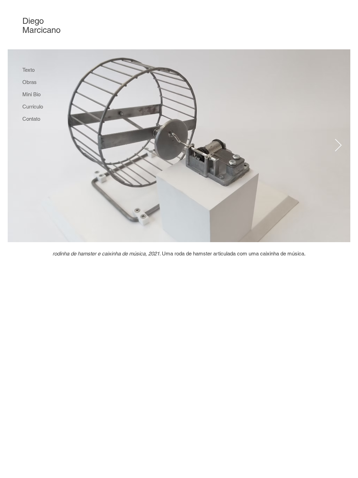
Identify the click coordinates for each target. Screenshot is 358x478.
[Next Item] (338, 146)
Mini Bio (31, 94)
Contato (31, 119)
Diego (33, 21)
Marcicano (41, 30)
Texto (28, 70)
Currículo (32, 107)
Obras (29, 82)
